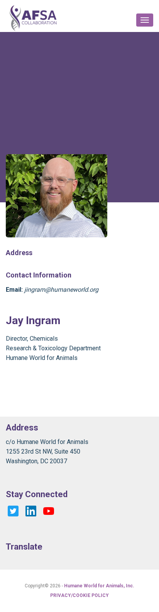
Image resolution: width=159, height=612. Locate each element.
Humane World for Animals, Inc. (99, 585)
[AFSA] (33, 18)
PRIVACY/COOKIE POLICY (79, 595)
